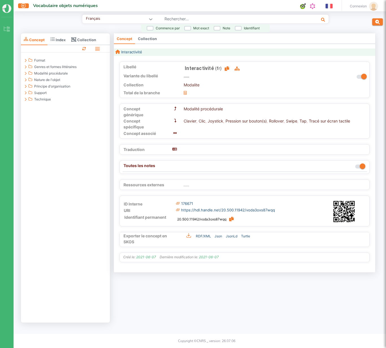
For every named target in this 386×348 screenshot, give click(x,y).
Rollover (276, 121)
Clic (202, 121)
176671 (187, 203)
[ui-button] (23, 5)
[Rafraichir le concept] (84, 48)
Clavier (190, 121)
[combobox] (224, 19)
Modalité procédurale (203, 108)
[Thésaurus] (7, 29)
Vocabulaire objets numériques (65, 6)
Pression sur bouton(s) (246, 121)
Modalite (191, 84)
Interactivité (131, 52)
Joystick (215, 121)
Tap (303, 121)
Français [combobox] (93, 18)
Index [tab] (60, 40)
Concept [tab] (36, 40)
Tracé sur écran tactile (329, 121)
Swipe (291, 121)
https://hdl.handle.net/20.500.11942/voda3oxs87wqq (228, 210)
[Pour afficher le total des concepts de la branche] (185, 92)
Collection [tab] (86, 40)
